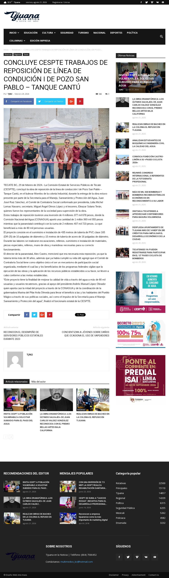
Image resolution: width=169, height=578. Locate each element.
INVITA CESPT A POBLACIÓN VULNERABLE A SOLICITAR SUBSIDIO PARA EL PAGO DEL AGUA (138, 80)
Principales (121, 488)
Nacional (99, 32)
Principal (8, 409)
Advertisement (138, 575)
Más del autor (39, 381)
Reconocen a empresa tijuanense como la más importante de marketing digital (93, 517)
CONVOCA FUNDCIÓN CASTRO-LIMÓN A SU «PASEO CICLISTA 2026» (148, 159)
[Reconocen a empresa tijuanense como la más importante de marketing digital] (68, 518)
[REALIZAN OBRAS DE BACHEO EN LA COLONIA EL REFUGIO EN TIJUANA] (92, 399)
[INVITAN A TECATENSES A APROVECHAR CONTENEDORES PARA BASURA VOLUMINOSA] (122, 214)
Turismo (83, 32)
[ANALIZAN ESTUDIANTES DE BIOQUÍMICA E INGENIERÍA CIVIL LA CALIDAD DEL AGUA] (122, 144)
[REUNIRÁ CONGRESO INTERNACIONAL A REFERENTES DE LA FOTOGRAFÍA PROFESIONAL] (122, 176)
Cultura (44, 409)
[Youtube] (162, 2)
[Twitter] (146, 2)
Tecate (26, 54)
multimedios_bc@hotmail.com (77, 561)
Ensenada (121, 522)
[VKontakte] (157, 2)
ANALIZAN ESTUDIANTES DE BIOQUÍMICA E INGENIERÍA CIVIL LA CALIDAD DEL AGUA (148, 143)
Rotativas (8, 54)
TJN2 (10, 94)
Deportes (116, 32)
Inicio (13, 32)
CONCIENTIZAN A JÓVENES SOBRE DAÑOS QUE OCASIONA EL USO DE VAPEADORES (85, 334)
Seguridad (66, 32)
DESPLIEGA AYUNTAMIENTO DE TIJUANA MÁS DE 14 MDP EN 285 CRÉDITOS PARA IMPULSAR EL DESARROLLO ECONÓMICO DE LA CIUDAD (148, 233)
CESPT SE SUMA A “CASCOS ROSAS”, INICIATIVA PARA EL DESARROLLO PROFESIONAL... (93, 501)
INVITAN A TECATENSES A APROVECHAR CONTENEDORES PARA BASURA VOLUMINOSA (147, 214)
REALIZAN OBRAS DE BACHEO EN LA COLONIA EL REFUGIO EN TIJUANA (92, 417)
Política (132, 32)
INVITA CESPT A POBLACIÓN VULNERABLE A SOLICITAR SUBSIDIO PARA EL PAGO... (36, 485)
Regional (17, 54)
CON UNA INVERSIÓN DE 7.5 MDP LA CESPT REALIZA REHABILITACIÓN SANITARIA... (93, 485)
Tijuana (120, 493)
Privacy (125, 575)
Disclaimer (114, 575)
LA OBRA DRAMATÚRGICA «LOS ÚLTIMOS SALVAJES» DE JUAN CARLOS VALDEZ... (37, 501)
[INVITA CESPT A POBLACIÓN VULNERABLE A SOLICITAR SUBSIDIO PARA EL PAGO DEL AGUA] (20, 399)
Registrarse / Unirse (61, 2)
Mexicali (120, 512)
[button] (161, 37)
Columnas (16, 40)
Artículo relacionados (17, 381)
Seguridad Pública (125, 508)
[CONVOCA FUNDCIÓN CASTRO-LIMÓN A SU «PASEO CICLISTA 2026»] (122, 160)
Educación (30, 32)
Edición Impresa (40, 40)
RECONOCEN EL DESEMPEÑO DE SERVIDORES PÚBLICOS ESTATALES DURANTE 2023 (23, 336)
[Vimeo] (152, 2)
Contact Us (154, 575)
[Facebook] (141, 2)
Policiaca (120, 517)
